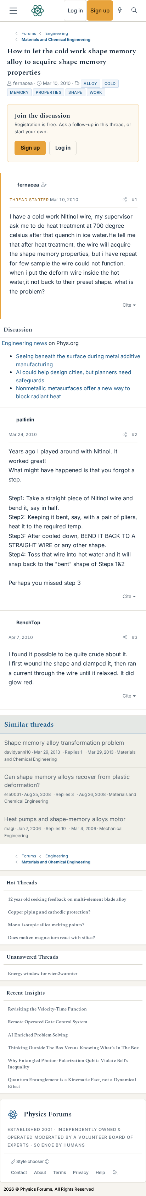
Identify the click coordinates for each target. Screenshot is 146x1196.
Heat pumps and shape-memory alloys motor (64, 819)
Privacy (81, 1172)
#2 (134, 434)
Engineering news (24, 343)
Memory (19, 92)
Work (96, 92)
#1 (134, 199)
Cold (110, 83)
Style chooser (29, 1161)
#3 (134, 637)
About (40, 1172)
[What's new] (120, 10)
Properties (48, 92)
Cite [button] (127, 305)
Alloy (90, 83)
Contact (19, 1172)
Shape (75, 92)
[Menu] (13, 10)
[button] (124, 199)
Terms (59, 1172)
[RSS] (115, 1172)
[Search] (134, 10)
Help (100, 1172)
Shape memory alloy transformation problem (64, 742)
